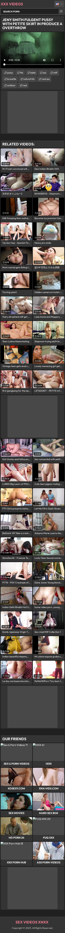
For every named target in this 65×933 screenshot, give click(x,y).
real (25, 85)
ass (44, 72)
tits (21, 72)
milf (55, 72)
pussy (10, 72)
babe (33, 72)
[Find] (61, 11)
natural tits (28, 78)
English (59, 4)
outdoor (11, 85)
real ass (46, 78)
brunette (11, 78)
